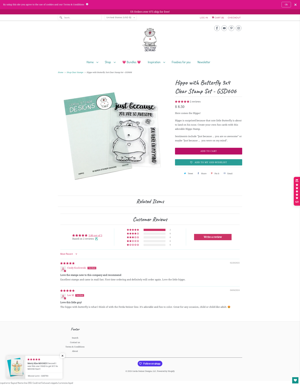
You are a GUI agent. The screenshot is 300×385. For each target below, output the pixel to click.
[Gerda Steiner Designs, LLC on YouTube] (224, 28)
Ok (286, 4)
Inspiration (155, 62)
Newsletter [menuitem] (204, 62)
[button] (182, 101)
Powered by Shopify (166, 371)
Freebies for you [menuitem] (181, 62)
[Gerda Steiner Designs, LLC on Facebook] (217, 28)
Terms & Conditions (75, 347)
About (75, 351)
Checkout (234, 17)
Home (91, 62)
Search (75, 338)
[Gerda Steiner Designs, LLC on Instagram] (238, 28)
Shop (108, 62)
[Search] (61, 17)
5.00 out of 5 (95, 235)
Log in (204, 17)
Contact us (75, 342)
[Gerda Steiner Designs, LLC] (150, 40)
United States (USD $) (119, 17)
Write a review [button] (213, 237)
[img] (67, 263)
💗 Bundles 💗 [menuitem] (131, 62)
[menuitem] (94, 61)
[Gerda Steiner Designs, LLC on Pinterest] (231, 28)
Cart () (219, 17)
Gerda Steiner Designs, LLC (144, 371)
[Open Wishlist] (295, 380)
